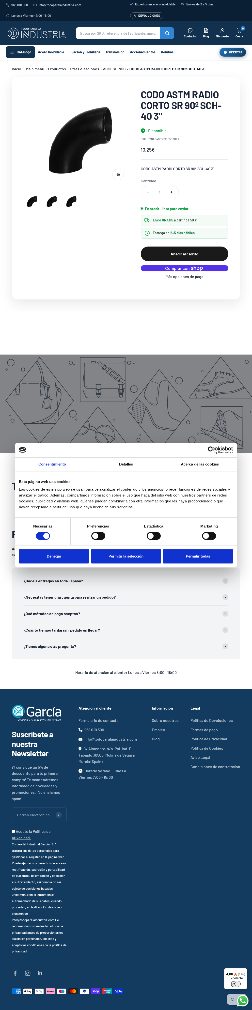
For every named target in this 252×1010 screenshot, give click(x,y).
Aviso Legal (200, 757)
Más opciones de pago (185, 276)
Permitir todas (198, 556)
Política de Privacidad (208, 738)
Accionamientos (143, 52)
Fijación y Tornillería (85, 52)
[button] (125, 33)
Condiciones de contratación (215, 766)
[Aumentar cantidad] (171, 192)
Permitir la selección (126, 556)
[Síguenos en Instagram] (27, 973)
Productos (57, 68)
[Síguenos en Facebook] (15, 973)
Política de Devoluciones (211, 720)
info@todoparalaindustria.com (60, 5)
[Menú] (244, 971)
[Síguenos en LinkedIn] (40, 973)
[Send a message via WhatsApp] (243, 1001)
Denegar (54, 556)
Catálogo (24, 52)
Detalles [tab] (126, 464)
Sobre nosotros (165, 720)
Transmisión (115, 52)
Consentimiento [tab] (52, 464)
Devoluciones (149, 15)
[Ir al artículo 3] (71, 201)
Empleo (158, 729)
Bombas (167, 52)
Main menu (35, 68)
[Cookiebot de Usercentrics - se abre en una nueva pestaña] (211, 450)
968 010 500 (19, 5)
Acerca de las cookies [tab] (200, 464)
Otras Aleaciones (84, 68)
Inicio (16, 68)
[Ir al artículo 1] (31, 201)
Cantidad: (149, 180)
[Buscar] (167, 33)
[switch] (98, 536)
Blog (156, 738)
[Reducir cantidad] (148, 192)
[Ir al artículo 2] (51, 201)
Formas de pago (204, 729)
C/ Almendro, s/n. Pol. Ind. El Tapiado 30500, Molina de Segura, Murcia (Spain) (107, 755)
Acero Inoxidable (51, 52)
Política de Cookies (206, 748)
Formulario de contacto (99, 720)
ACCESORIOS (114, 68)
